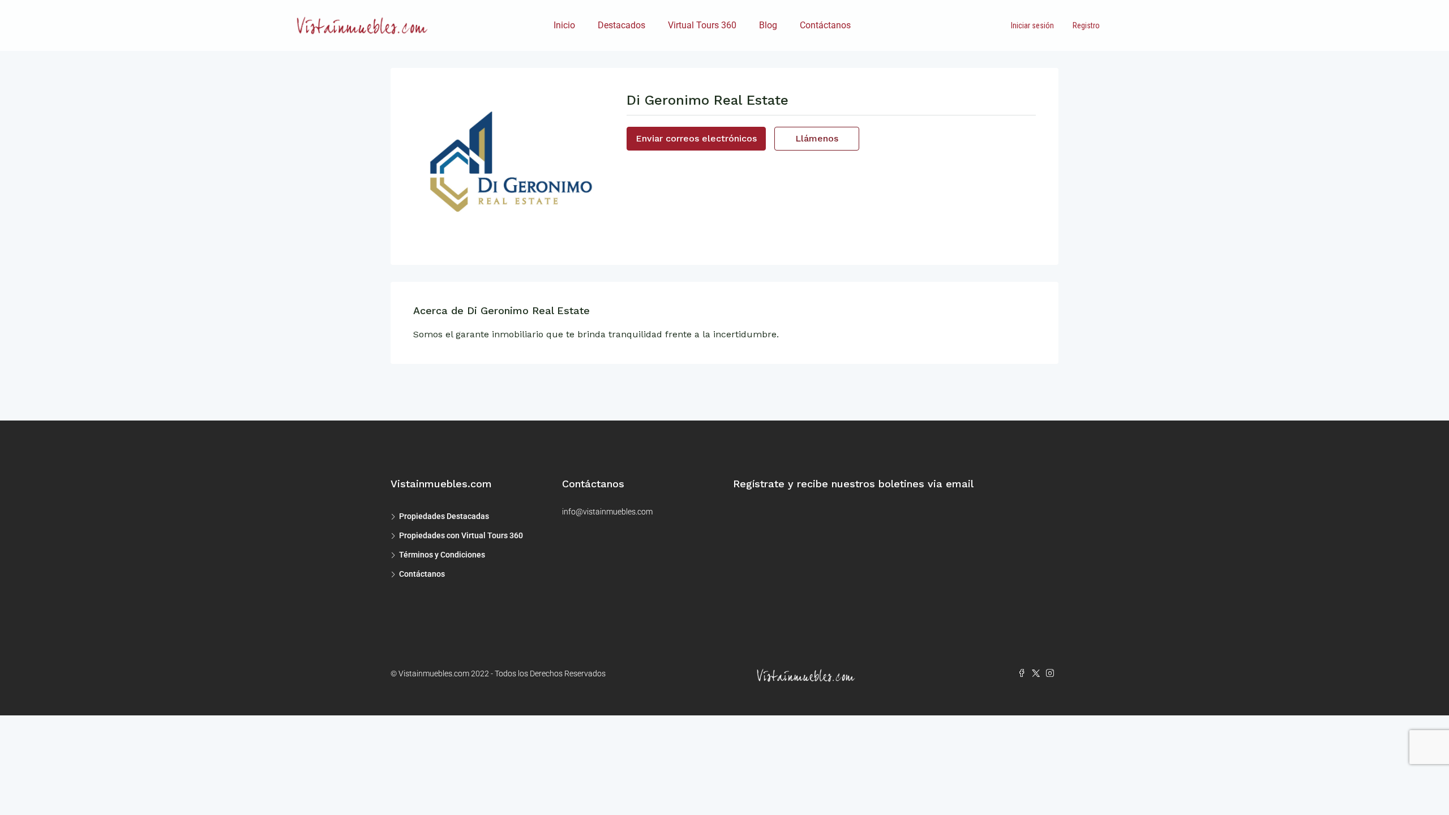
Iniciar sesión (1032, 25)
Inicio (564, 25)
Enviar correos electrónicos (696, 138)
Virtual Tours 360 (702, 25)
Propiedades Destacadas (444, 516)
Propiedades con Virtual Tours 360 (461, 535)
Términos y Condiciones (442, 554)
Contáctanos (825, 25)
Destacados (621, 25)
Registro (1086, 25)
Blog (768, 25)
